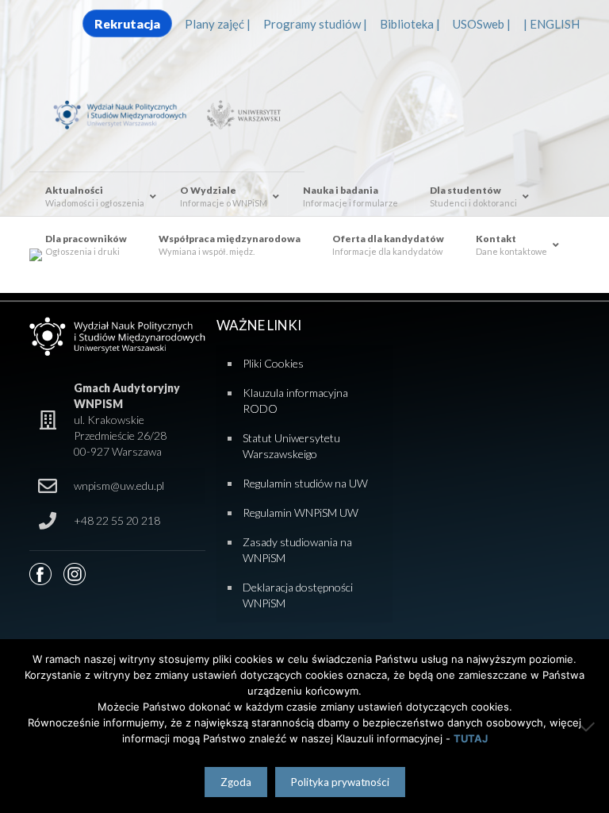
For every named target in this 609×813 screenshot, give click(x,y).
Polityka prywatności (340, 782)
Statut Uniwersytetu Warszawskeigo (291, 445)
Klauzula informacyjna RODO (295, 400)
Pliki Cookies (273, 363)
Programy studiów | (315, 24)
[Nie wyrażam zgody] (589, 726)
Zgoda (235, 782)
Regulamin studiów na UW (305, 483)
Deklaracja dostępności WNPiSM (298, 595)
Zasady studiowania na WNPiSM (297, 549)
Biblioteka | (410, 24)
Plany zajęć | (218, 24)
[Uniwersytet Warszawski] (241, 113)
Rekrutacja (127, 23)
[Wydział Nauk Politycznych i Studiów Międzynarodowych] (127, 113)
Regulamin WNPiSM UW (300, 512)
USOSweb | (482, 24)
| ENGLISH (551, 24)
